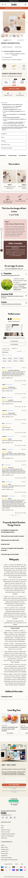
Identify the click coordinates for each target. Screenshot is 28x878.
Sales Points (4, 838)
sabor (4, 358)
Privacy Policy (4, 853)
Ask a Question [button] (14, 344)
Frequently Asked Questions (8, 834)
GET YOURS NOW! (14, 785)
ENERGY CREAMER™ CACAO (7, 403)
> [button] (18, 515)
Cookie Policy (4, 851)
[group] (3, 35)
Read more (10, 733)
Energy (10, 358)
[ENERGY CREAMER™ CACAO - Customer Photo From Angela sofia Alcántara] (16, 334)
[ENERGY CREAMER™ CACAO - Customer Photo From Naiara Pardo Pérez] (11, 334)
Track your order (5, 831)
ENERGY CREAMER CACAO (7, 377)
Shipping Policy (5, 849)
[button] (25, 4)
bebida (21, 361)
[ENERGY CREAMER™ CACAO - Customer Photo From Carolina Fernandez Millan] (7, 334)
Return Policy (4, 847)
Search (3, 845)
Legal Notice (4, 855)
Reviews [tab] (4, 348)
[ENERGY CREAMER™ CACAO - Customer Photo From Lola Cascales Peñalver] (21, 334)
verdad (21, 358)
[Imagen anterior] (2, 22)
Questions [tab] (14, 348)
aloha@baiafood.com (6, 815)
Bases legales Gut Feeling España (9, 859)
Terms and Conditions (6, 857)
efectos (16, 361)
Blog (2, 827)
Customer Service (5, 829)
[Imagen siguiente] (26, 22)
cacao (15, 358)
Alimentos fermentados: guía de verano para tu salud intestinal (10, 728)
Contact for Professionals (7, 836)
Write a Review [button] (14, 341)
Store (2, 825)
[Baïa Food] (14, 4)
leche (4, 361)
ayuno (9, 361)
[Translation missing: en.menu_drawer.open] (2, 4)
